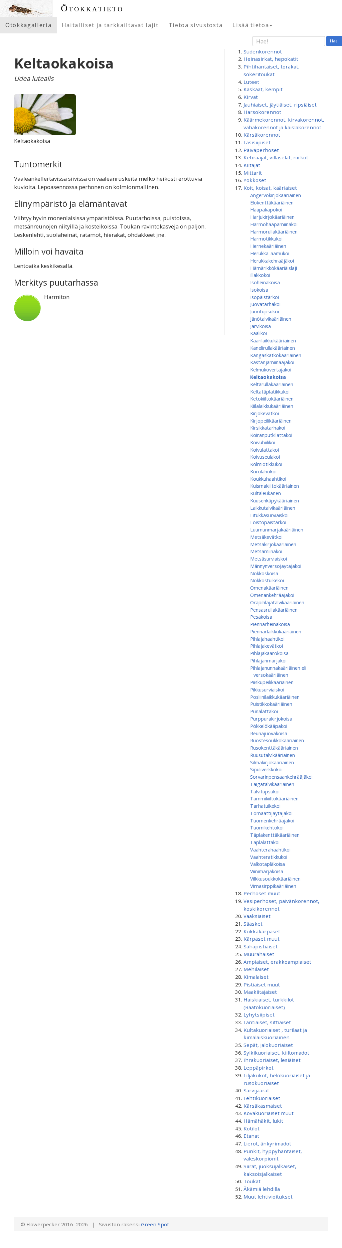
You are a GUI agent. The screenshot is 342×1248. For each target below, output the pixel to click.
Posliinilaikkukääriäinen (275, 696)
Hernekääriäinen (268, 246)
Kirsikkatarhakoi (267, 427)
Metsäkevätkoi (266, 536)
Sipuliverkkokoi (266, 769)
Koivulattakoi (264, 449)
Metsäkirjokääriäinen (273, 544)
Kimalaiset (256, 976)
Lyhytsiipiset (259, 1014)
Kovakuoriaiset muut (268, 1113)
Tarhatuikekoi (265, 805)
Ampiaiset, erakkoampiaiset (277, 961)
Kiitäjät (251, 165)
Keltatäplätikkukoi (270, 391)
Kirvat (250, 97)
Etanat (251, 1135)
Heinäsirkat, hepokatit (270, 58)
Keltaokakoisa (268, 376)
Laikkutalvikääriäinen (272, 507)
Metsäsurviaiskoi (268, 558)
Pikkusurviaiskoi (267, 689)
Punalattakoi (264, 711)
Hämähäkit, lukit (263, 1120)
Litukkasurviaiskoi (269, 515)
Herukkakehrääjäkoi (272, 260)
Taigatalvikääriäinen (272, 784)
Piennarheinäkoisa (270, 624)
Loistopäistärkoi (268, 522)
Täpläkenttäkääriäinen (275, 834)
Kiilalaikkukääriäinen (271, 406)
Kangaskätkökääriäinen (275, 355)
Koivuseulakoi (265, 456)
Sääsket (253, 923)
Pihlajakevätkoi (266, 645)
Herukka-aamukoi (269, 253)
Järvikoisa (260, 326)
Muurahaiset (258, 954)
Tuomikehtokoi (267, 827)
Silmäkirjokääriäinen (272, 762)
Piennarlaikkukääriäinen (275, 631)
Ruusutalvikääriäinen (272, 755)
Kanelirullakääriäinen (272, 347)
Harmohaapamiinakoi (274, 224)
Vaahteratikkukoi (268, 856)
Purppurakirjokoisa (271, 718)
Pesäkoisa (261, 616)
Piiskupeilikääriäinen (272, 682)
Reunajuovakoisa (268, 733)
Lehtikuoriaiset (261, 1098)
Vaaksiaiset (257, 916)
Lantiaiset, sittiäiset (267, 1022)
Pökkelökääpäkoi (268, 726)
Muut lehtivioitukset (268, 1196)
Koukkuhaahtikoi (268, 478)
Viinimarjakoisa (266, 871)
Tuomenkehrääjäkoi (272, 820)
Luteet (251, 82)
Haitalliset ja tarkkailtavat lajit (110, 25)
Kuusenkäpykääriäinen (274, 500)
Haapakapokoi (266, 209)
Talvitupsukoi (265, 791)
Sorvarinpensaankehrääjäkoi (281, 776)
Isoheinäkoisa (265, 282)
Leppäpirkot (258, 1067)
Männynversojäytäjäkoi (275, 566)
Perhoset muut (261, 893)
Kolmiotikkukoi (266, 464)
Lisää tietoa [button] (250, 25)
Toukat (252, 1181)
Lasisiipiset (257, 142)
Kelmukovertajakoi (270, 369)
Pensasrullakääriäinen (274, 609)
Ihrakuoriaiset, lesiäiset (272, 1060)
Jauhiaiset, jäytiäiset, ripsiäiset (280, 104)
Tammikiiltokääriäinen (274, 798)
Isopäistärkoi (264, 297)
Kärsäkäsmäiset (262, 1105)
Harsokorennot (262, 112)
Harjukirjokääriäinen (272, 216)
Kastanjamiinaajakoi (272, 362)
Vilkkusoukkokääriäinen (275, 878)
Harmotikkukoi (266, 238)
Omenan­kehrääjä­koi (272, 595)
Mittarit (252, 172)
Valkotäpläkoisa (267, 864)
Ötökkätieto (92, 8)
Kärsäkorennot (261, 134)
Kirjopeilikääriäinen (271, 420)
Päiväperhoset (261, 150)
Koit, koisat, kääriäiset (270, 187)
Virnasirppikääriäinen (273, 886)
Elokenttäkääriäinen (272, 202)
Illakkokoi (260, 275)
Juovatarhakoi (265, 304)
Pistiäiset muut (261, 984)
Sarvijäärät (256, 1090)
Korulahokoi (263, 471)
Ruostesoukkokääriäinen (277, 740)
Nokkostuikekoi (267, 580)
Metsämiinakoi (266, 551)
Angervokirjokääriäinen (275, 195)
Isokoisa (259, 289)
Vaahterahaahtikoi (270, 849)
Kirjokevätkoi (264, 413)
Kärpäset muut (261, 938)
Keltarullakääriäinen (271, 384)
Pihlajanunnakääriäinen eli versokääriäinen (278, 671)
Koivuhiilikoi (262, 442)
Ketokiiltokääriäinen (272, 398)
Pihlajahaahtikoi (267, 638)
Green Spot (155, 1224)
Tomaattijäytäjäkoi (271, 813)
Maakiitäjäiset (260, 991)
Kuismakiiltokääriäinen (274, 485)
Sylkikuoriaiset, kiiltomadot (276, 1052)
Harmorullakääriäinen (274, 231)
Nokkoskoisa (264, 573)
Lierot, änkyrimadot (267, 1143)
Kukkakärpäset (261, 931)
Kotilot (251, 1128)
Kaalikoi (258, 333)
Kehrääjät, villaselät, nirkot (275, 157)
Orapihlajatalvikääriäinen (277, 602)
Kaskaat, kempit (263, 89)
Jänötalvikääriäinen (270, 318)
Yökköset (254, 180)
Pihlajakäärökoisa (269, 653)
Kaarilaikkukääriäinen (273, 340)
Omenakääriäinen (269, 587)
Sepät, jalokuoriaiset (268, 1045)
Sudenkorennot (262, 51)
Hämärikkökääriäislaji (273, 268)
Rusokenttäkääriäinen (274, 747)
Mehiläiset (256, 969)
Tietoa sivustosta (196, 25)
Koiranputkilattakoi (271, 435)
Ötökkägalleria (28, 25)
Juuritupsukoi (264, 311)
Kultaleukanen (265, 493)
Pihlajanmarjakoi (268, 660)
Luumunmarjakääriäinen (276, 529)
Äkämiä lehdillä (261, 1189)
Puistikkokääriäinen (271, 703)
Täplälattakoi (265, 842)
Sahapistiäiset (260, 946)
